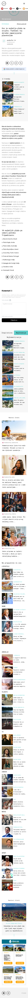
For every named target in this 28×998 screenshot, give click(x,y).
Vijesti (13, 8)
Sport (20, 8)
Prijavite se (14, 320)
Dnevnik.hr (6, 8)
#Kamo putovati (21, 24)
